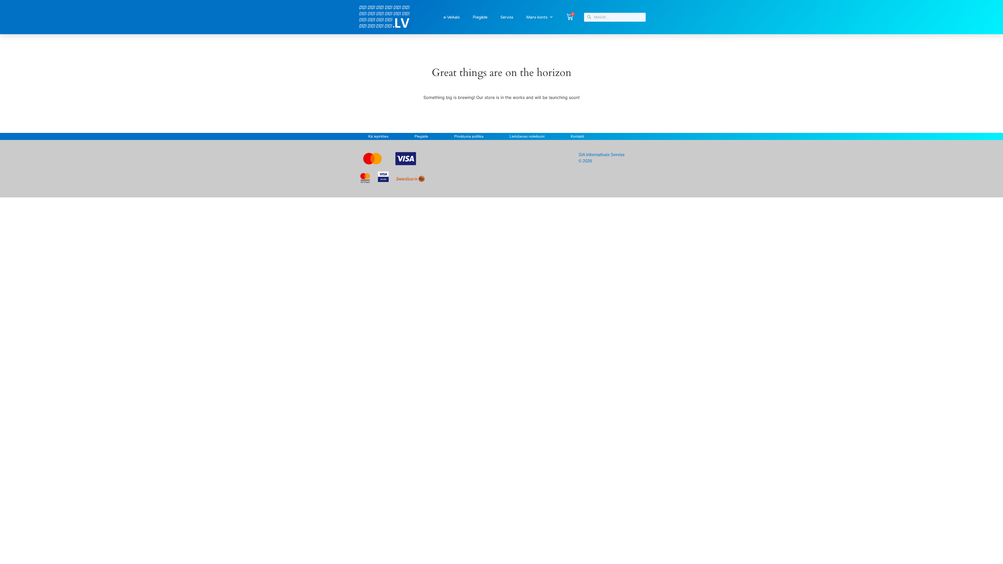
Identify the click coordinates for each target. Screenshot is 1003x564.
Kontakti (577, 136)
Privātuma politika (468, 136)
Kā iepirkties (378, 136)
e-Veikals (452, 17)
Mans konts (536, 17)
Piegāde (480, 17)
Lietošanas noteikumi (527, 136)
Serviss (506, 17)
